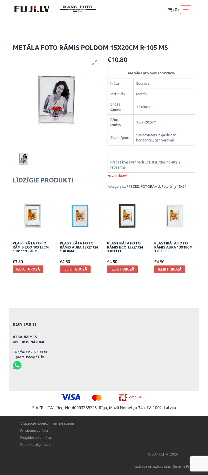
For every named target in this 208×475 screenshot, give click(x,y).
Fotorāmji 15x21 (174, 186)
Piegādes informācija (36, 438)
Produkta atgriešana (35, 445)
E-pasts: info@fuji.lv (28, 357)
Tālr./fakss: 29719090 (30, 352)
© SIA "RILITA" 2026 (163, 454)
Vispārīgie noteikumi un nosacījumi (47, 423)
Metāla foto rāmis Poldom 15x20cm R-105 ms (90, 47)
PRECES (133, 186)
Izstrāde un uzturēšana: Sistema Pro (163, 466)
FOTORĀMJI (150, 186)
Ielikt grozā (28, 269)
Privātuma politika (34, 430)
